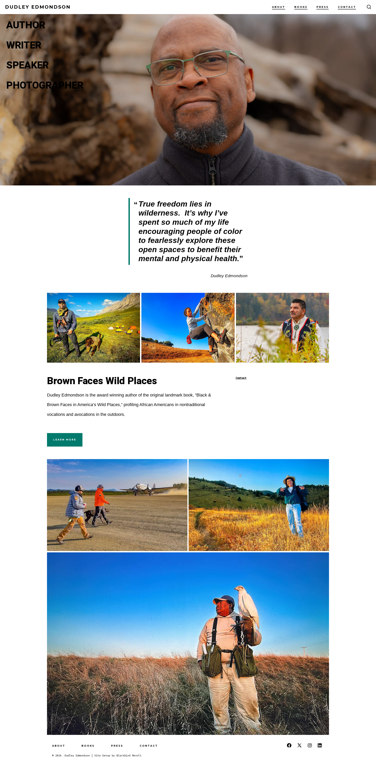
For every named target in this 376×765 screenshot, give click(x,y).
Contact (347, 6)
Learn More (64, 439)
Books (300, 6)
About (278, 6)
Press (322, 6)
